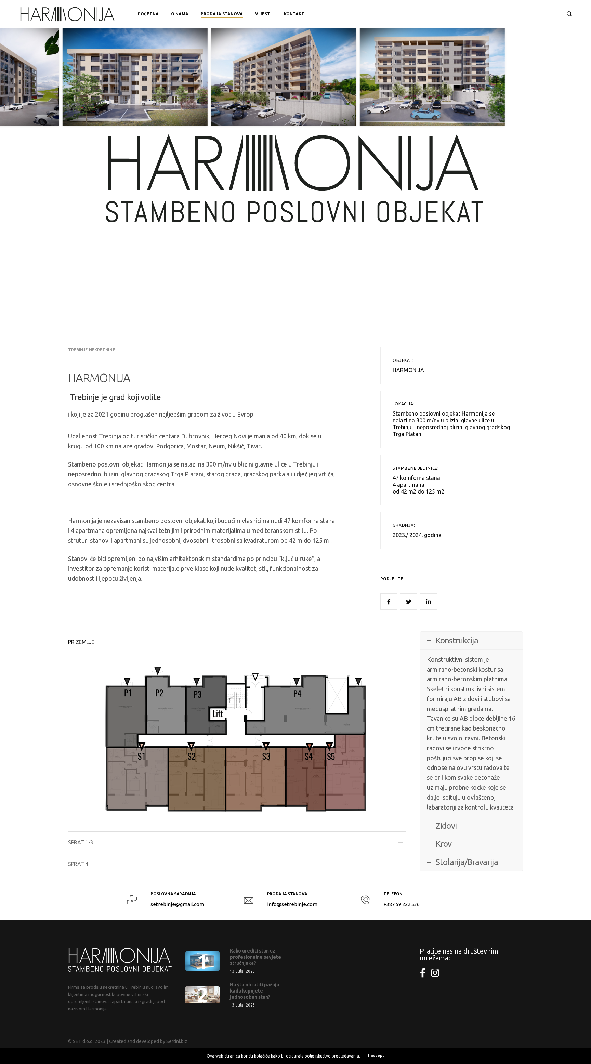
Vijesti (263, 14)
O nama (179, 14)
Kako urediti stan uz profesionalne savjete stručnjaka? (255, 957)
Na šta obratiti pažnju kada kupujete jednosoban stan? (254, 991)
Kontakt (294, 14)
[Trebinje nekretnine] (68, 14)
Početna (148, 14)
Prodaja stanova (222, 14)
